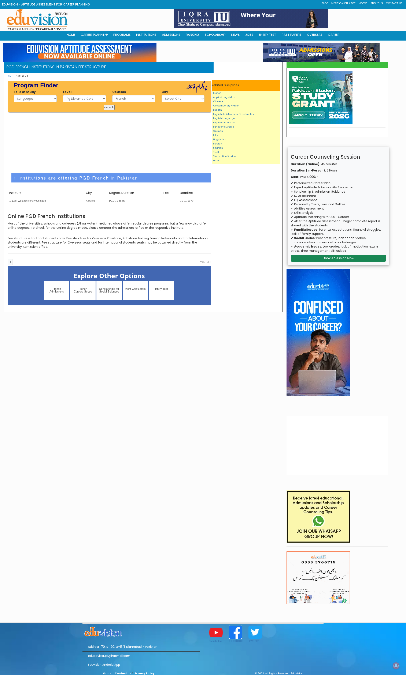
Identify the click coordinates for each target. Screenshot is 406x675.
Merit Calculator (343, 3)
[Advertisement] (109, 142)
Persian (217, 143)
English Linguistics (224, 122)
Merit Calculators (135, 288)
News (235, 34)
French (217, 93)
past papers (292, 34)
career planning (94, 34)
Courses (119, 92)
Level (67, 92)
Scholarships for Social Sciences (109, 290)
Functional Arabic (223, 126)
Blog (325, 3)
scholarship (215, 34)
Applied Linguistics (224, 97)
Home (9, 76)
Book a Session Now (338, 258)
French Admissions (56, 290)
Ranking (192, 34)
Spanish (218, 148)
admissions (171, 34)
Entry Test (267, 34)
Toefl (216, 152)
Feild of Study (25, 92)
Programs (122, 34)
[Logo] (141, 631)
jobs (249, 34)
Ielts (215, 135)
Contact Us (394, 3)
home (71, 34)
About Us (376, 3)
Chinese (218, 101)
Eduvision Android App (104, 665)
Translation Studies (224, 156)
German (218, 131)
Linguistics (219, 139)
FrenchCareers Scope (83, 290)
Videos (363, 3)
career (333, 34)
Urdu (216, 160)
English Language (224, 118)
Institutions (146, 34)
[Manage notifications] (396, 665)
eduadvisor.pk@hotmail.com (109, 656)
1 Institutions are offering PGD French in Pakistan (76, 178)
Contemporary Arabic (226, 105)
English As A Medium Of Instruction (234, 114)
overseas (314, 34)
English (217, 110)
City (165, 92)
